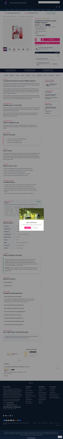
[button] (31, 438)
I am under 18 (35, 227)
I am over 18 (27, 227)
